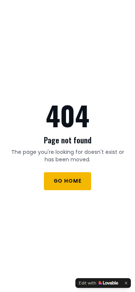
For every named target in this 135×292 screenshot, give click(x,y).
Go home (68, 181)
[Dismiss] (126, 283)
